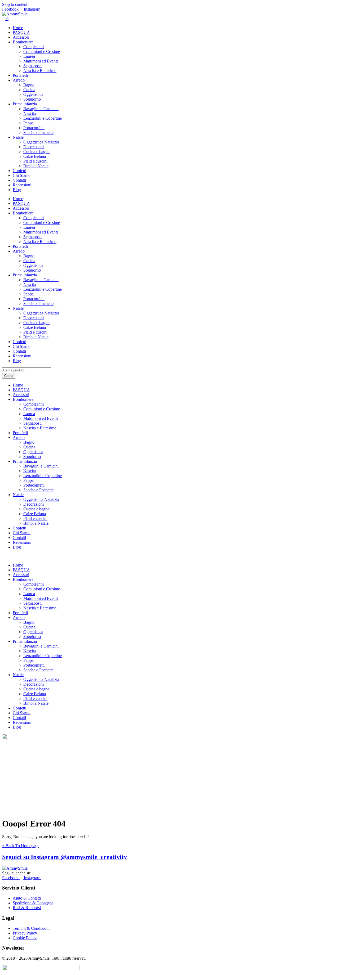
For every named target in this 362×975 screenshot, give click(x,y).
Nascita (29, 113)
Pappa (28, 123)
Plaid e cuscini (35, 161)
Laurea (29, 56)
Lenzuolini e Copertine (42, 118)
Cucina (29, 89)
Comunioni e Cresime (41, 51)
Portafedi (20, 75)
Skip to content (14, 4)
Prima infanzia (25, 104)
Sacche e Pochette (38, 132)
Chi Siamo (21, 175)
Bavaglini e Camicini (41, 108)
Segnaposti (32, 66)
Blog (17, 189)
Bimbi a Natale (35, 166)
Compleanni (33, 46)
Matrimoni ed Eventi (40, 61)
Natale (18, 137)
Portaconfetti (34, 127)
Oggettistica (33, 94)
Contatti (19, 180)
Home (18, 27)
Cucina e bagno (36, 151)
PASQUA (21, 32)
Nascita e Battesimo (39, 70)
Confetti (19, 170)
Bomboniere (23, 42)
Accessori (21, 37)
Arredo (19, 80)
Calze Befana (34, 156)
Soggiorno (32, 99)
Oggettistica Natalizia (41, 142)
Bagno (28, 85)
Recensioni (22, 185)
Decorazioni (33, 147)
